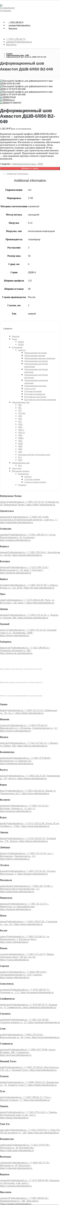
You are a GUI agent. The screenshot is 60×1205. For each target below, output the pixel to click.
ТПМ (20, 460)
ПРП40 (21, 342)
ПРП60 (21, 344)
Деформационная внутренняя (35, 353)
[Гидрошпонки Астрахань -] (8, 10)
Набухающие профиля (20, 471)
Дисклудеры (16, 468)
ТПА (20, 466)
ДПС (20, 422)
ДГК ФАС (22, 413)
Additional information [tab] (17, 174)
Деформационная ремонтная (35, 386)
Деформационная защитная (34, 356)
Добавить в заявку (30, 168)
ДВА (20, 405)
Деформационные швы (24, 164)
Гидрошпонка (17, 347)
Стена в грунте (30, 389)
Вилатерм (15, 336)
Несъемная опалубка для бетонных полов (34, 455)
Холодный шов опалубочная (35, 397)
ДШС (20, 452)
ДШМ (20, 444)
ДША (20, 427)
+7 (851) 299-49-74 (16, 22)
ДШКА (21, 438)
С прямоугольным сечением (35, 482)
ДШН (20, 446)
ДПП (20, 419)
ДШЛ (20, 441)
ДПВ (20, 416)
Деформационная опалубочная (36, 361)
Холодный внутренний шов (34, 394)
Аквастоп (21, 350)
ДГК (20, 411)
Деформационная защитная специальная (39, 358)
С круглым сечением (32, 479)
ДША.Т (21, 430)
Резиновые (22, 485)
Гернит (14, 339)
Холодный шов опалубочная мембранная (40, 400)
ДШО (20, 449)
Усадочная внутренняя (33, 391)
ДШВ (40, 164)
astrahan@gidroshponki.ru (19, 25)
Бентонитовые (23, 474)
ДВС (20, 408)
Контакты (13, 28)
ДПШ (20, 424)
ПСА (20, 457)
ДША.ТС (21, 433)
